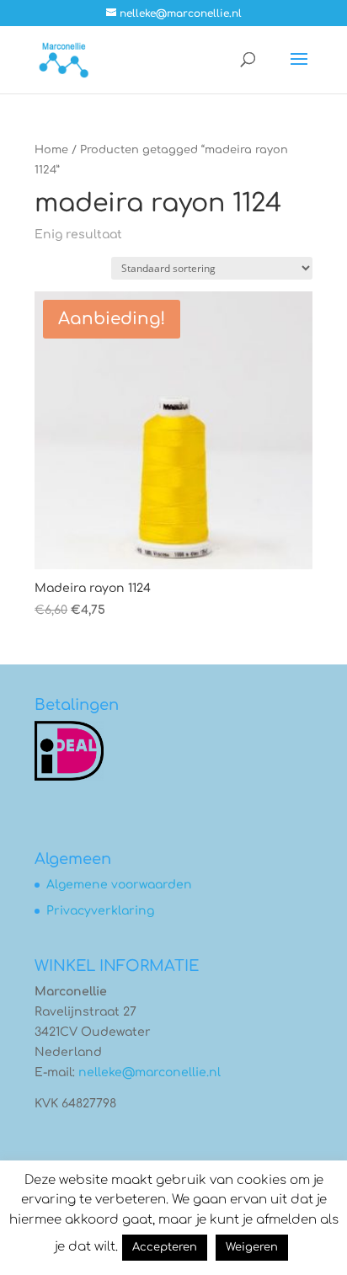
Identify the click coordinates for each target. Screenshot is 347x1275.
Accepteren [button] (164, 1247)
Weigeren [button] (252, 1247)
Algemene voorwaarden (119, 884)
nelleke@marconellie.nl (149, 1072)
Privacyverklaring (100, 910)
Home (51, 150)
